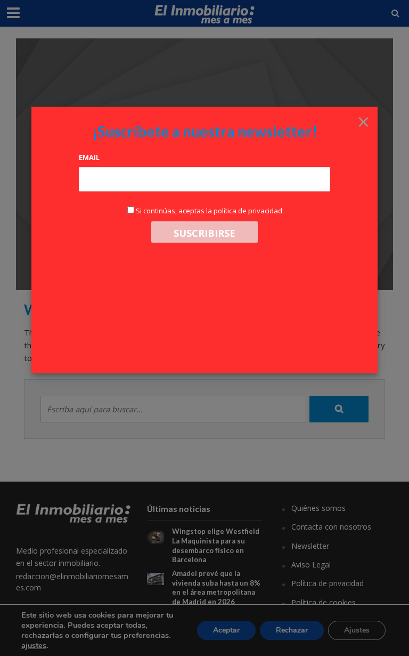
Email (89, 157)
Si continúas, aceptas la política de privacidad (209, 210)
